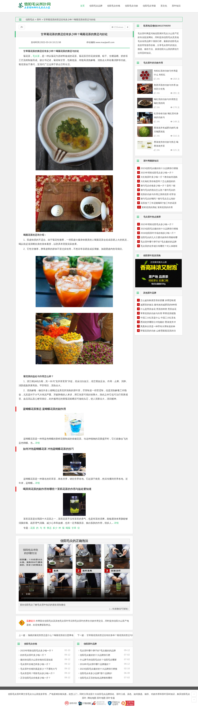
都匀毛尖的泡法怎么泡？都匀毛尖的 (158, 190)
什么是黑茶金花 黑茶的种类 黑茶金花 (158, 309)
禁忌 (49, 528)
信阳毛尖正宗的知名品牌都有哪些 (96, 678)
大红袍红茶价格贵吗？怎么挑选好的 (158, 181)
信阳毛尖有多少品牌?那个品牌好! (96, 673)
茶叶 (39, 19)
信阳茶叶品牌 (90, 643)
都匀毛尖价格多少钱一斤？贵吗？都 (158, 185)
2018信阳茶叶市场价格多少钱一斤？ (158, 233)
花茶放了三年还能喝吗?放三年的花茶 (158, 203)
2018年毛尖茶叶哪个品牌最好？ (95, 664)
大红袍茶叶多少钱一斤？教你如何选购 (159, 177)
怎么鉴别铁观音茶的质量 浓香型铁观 (158, 300)
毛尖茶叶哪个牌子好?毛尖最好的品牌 (98, 650)
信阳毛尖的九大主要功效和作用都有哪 (159, 237)
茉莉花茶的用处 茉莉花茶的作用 (157, 207)
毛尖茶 (36, 56)
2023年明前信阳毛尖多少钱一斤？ (36, 650)
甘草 (74, 528)
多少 (55, 528)
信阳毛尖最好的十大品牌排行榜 (95, 655)
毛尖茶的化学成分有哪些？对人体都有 (159, 246)
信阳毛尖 (30, 19)
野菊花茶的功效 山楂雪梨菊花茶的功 (158, 330)
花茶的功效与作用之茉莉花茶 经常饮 (158, 194)
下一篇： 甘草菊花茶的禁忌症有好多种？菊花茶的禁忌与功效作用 (103, 635)
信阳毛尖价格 (30, 643)
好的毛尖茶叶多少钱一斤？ (33, 655)
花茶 (32, 528)
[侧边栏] (127, 27)
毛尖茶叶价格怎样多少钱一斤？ (35, 664)
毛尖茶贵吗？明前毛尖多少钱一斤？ (37, 673)
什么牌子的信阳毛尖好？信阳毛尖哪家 (98, 659)
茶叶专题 (110, 698)
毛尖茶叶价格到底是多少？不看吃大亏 (38, 669)
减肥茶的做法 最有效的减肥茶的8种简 (158, 304)
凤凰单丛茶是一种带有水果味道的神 (157, 326)
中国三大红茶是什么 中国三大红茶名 (158, 317)
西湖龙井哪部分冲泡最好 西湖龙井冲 (158, 322)
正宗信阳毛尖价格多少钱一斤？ (35, 678)
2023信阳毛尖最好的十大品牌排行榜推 (98, 669)
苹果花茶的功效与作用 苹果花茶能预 (158, 313)
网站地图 (92, 698)
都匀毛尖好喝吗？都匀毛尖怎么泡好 (158, 198)
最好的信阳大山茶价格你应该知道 (36, 659)
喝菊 (68, 528)
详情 (37, 443)
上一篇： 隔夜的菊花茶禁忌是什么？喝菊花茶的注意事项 (45, 635)
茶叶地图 (101, 698)
